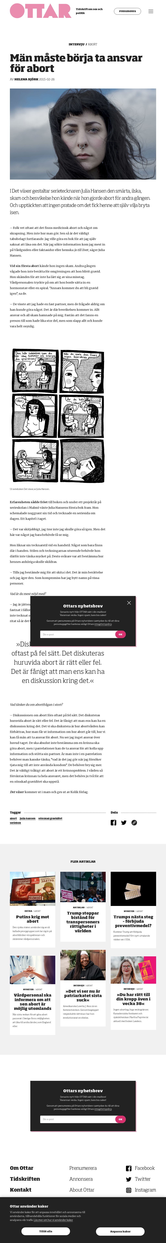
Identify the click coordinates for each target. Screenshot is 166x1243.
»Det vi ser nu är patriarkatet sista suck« (83, 996)
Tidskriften (25, 1179)
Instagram (145, 1190)
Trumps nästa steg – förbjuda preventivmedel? (133, 921)
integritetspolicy (103, 1109)
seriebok (15, 823)
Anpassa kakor (120, 1231)
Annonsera (81, 1179)
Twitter (143, 1179)
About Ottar (81, 1190)
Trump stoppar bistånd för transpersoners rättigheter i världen (83, 922)
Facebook (145, 1168)
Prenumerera (127, 11)
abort (13, 819)
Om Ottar (21, 1168)
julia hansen (28, 819)
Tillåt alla (45, 1231)
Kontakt (20, 1190)
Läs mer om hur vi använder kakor (53, 1220)
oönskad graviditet (50, 819)
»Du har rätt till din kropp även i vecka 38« (133, 999)
